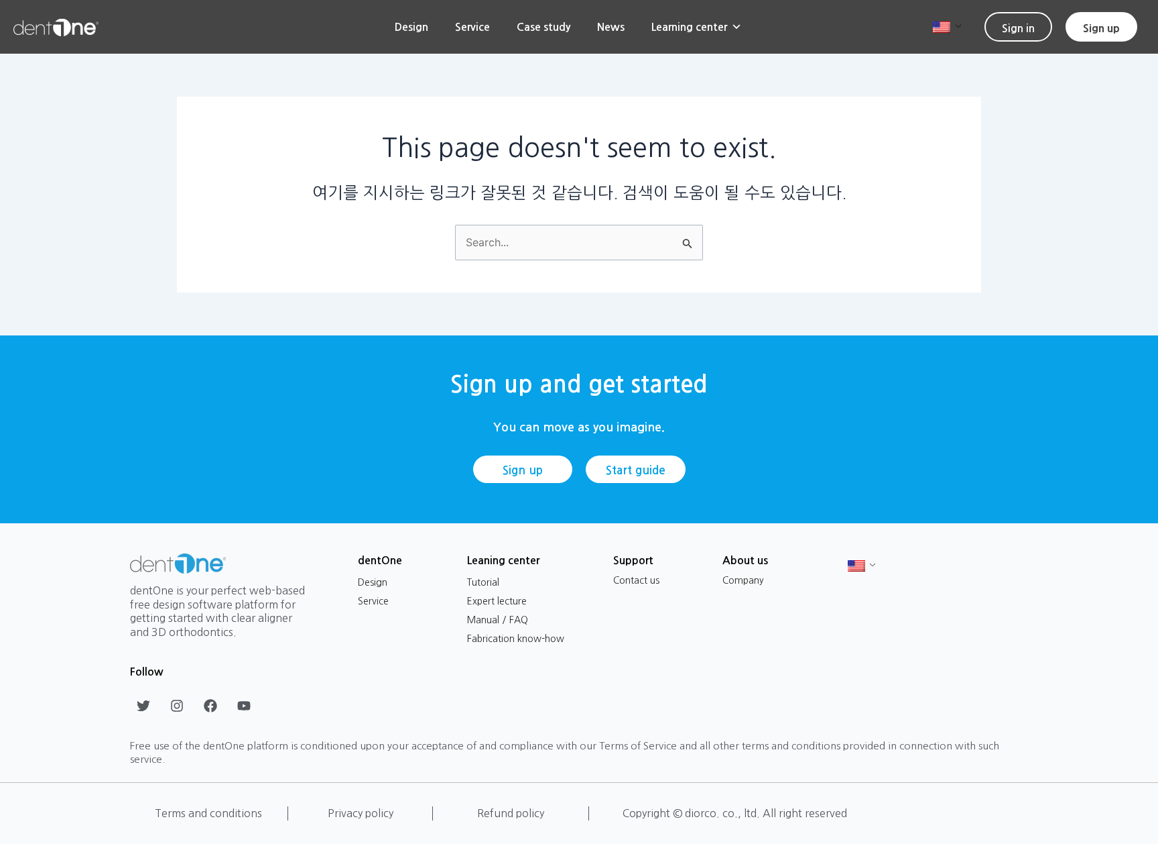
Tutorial (483, 582)
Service (472, 26)
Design (411, 26)
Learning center (689, 26)
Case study (543, 26)
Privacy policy (360, 813)
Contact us (636, 580)
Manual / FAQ (497, 620)
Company (743, 580)
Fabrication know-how (515, 638)
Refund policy (510, 813)
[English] (942, 26)
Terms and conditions (208, 813)
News (611, 26)
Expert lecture (497, 601)
